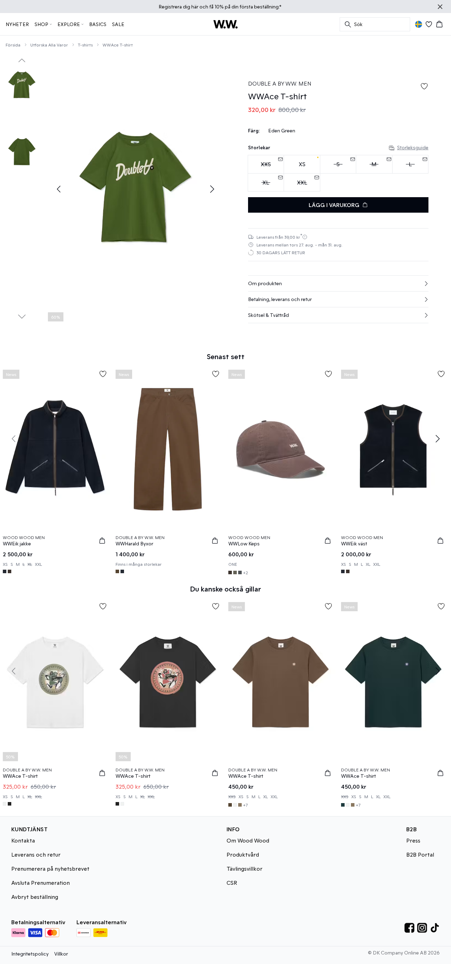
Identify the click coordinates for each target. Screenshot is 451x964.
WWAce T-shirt (118, 44)
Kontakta (23, 840)
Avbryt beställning (34, 896)
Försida (13, 44)
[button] (338, 283)
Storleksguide (412, 147)
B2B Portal (420, 854)
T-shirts (85, 44)
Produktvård (243, 854)
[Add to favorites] (424, 86)
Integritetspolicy (30, 954)
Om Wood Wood (248, 840)
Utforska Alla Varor (49, 44)
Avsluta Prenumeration (40, 882)
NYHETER (17, 24)
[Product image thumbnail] (22, 85)
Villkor (61, 954)
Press (413, 840)
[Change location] (418, 24)
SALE (118, 24)
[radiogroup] (338, 173)
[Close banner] (440, 6)
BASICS (97, 24)
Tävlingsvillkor (244, 868)
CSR (232, 882)
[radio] (302, 164)
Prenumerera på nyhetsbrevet (50, 868)
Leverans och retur (36, 854)
